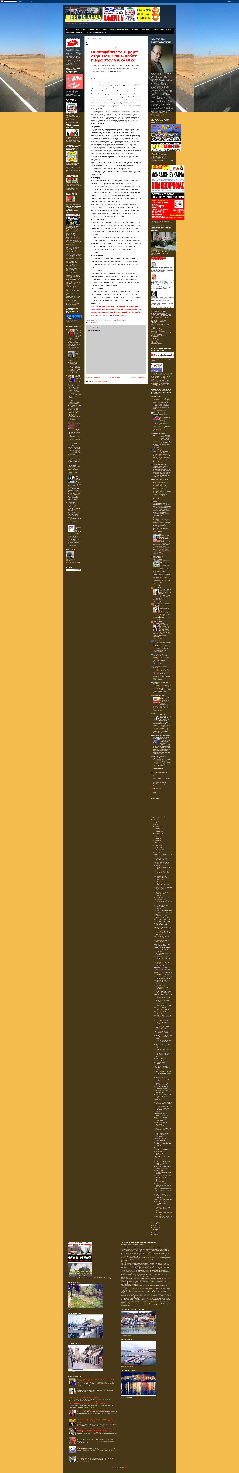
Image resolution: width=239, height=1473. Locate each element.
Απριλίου (157, 845)
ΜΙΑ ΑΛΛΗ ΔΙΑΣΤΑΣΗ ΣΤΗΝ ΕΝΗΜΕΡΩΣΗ (162, 1012)
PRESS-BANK (157, 587)
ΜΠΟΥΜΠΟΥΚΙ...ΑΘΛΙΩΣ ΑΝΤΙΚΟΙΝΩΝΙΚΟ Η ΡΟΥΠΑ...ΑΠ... (161, 982)
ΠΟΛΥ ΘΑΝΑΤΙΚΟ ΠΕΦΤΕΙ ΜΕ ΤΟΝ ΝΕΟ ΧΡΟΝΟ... (162, 1091)
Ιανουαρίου (158, 852)
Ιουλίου (157, 838)
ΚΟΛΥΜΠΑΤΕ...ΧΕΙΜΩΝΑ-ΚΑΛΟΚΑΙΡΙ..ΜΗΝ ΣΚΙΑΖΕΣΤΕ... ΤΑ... (161, 1153)
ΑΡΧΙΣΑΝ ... (157, 1100)
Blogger (125, 1467)
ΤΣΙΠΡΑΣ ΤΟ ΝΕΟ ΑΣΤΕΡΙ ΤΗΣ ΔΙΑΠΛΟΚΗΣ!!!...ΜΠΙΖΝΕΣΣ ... (163, 973)
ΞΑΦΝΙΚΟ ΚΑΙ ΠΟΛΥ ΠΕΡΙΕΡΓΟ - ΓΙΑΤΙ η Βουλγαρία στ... (163, 1114)
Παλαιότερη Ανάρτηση (138, 377)
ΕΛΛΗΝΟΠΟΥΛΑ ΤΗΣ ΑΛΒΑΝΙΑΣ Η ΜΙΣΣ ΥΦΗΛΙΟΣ (84, 1397)
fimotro (155, 713)
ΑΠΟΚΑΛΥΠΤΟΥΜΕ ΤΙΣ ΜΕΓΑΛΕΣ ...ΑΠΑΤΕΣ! (161, 1083)
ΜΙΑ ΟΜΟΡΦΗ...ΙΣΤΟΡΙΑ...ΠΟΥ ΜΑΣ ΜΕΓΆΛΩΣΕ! (163, 1176)
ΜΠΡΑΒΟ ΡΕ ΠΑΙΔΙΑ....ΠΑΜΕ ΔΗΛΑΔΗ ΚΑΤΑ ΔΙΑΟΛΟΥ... (162, 920)
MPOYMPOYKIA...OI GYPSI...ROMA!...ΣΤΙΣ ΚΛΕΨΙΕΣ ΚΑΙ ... (161, 878)
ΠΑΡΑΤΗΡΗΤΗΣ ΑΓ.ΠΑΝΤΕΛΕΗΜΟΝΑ (159, 622)
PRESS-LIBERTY (158, 654)
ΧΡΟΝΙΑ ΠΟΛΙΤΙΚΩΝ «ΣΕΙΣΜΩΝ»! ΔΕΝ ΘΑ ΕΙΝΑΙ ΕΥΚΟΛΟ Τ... (162, 1196)
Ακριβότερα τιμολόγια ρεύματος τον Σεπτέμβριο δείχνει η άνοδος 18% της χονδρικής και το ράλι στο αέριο (162, 505)
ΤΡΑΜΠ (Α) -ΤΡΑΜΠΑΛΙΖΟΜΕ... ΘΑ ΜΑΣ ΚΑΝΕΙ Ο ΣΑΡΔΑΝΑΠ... (163, 888)
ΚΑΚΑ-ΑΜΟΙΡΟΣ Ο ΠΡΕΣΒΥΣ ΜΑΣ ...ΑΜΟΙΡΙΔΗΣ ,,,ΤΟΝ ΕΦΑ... (162, 1190)
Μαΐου (156, 843)
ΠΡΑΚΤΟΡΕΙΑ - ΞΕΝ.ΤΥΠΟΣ (94, 29)
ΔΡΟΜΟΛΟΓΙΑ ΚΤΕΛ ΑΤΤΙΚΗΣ (159, 335)
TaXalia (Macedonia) (159, 412)
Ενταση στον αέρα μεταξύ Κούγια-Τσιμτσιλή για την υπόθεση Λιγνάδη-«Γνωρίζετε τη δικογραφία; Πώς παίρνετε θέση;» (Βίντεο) (161, 540)
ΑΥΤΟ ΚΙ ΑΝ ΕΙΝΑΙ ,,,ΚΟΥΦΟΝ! (163, 1106)
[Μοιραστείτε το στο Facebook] (124, 320)
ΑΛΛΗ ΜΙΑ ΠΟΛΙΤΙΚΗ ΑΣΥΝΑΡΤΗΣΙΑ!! (160, 1059)
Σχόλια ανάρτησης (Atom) (101, 381)
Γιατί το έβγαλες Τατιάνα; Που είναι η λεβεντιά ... (162, 941)
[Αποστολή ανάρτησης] (115, 320)
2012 (154, 1232)
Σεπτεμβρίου (158, 833)
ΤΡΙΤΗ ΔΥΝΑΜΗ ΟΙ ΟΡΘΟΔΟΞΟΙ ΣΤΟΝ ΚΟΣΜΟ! (78, 529)
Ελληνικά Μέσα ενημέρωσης (159, 313)
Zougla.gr (156, 518)
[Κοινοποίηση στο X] (122, 320)
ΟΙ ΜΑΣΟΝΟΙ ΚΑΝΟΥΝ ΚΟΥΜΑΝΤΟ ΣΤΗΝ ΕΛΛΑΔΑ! (78, 333)
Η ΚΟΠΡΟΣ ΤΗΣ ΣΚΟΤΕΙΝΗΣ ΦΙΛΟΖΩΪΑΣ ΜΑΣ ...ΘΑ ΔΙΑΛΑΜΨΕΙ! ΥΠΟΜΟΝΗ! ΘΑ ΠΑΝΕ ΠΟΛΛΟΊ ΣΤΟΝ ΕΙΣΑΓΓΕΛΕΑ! (74, 507)
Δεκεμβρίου (158, 826)
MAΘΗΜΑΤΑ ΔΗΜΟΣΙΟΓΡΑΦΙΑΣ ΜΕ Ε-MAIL (119, 29)
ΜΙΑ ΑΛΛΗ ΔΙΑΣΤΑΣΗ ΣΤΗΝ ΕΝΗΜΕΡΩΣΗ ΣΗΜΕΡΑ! (162, 1008)
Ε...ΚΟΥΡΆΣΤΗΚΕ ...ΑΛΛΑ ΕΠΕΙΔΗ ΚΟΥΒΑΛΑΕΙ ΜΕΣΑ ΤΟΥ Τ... (163, 873)
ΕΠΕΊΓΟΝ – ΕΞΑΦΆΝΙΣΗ (78, 425)
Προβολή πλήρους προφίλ (73, 562)
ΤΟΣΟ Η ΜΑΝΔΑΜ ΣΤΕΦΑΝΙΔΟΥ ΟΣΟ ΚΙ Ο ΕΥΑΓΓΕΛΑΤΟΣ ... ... (161, 987)
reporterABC (71, 560)
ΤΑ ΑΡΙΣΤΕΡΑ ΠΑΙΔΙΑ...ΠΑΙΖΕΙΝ (163, 1199)
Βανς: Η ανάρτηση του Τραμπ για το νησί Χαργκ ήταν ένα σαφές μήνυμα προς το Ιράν (162, 399)
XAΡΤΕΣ (153, 323)
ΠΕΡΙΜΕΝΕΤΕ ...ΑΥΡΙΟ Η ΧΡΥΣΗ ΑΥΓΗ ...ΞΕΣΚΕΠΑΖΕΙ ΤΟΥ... (163, 1055)
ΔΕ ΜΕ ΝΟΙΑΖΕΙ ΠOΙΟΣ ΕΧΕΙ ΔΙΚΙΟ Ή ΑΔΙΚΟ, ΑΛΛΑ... (162, 948)
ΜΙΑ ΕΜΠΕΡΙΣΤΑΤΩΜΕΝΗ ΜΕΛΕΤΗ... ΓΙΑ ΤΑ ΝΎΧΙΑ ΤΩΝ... (162, 1068)
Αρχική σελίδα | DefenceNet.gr (162, 778)
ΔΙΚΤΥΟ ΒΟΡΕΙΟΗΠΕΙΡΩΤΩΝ (161, 735)
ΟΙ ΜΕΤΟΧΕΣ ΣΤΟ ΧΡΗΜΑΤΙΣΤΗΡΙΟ (161, 314)
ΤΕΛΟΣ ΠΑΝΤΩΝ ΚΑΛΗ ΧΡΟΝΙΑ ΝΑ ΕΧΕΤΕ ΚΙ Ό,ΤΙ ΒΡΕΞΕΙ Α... (163, 1218)
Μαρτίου (157, 847)
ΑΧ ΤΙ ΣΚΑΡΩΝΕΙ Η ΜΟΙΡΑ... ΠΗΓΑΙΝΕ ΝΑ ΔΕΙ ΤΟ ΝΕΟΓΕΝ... (162, 907)
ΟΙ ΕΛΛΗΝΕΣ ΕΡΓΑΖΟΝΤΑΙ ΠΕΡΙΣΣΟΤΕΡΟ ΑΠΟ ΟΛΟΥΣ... (162, 1110)
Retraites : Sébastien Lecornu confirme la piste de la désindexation (160, 468)
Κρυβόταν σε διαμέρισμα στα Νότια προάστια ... (162, 1180)
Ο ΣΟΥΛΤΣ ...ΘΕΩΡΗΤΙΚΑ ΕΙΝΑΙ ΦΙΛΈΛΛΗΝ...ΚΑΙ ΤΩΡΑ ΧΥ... (163, 911)
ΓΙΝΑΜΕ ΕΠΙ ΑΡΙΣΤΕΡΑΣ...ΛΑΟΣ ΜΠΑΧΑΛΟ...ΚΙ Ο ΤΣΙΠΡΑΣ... (163, 916)
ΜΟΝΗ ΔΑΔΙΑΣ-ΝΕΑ (159, 695)
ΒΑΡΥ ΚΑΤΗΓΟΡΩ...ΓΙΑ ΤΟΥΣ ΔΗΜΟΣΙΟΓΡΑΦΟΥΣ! (162, 924)
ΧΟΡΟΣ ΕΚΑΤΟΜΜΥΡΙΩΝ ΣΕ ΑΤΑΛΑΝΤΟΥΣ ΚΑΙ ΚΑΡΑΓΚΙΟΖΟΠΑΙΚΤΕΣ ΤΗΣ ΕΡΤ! (74, 403)
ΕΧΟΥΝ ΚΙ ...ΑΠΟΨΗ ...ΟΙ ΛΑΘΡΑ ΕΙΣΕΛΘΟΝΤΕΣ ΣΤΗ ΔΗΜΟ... (163, 867)
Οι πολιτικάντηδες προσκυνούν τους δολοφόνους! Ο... (162, 1050)
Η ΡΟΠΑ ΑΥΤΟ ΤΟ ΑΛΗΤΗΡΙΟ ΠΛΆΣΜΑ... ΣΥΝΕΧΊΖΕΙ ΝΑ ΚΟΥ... (162, 1129)
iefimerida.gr (157, 396)
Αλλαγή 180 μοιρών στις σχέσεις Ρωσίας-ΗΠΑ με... (163, 855)
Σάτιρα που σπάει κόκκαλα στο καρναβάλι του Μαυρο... (162, 1148)
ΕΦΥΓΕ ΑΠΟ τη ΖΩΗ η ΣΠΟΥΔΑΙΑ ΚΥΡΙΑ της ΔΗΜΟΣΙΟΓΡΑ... (161, 1119)
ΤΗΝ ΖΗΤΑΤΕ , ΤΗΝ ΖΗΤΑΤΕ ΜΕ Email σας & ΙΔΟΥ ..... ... (163, 1001)
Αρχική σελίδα (69, 29)
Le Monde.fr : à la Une (159, 464)
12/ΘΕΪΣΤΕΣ (154, 337)
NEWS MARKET (135, 29)
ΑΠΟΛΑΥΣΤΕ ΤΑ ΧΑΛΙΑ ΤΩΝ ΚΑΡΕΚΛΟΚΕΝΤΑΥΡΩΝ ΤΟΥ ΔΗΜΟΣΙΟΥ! (163, 1144)
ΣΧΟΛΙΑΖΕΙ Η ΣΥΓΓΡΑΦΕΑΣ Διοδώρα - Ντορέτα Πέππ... (162, 1167)
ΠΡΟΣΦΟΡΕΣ (155, 339)
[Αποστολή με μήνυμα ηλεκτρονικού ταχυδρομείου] (118, 320)
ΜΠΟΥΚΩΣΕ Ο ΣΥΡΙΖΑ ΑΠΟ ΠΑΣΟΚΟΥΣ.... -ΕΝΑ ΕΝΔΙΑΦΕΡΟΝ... (162, 964)
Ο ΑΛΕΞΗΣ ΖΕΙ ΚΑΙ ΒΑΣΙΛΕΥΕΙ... (74, 444)
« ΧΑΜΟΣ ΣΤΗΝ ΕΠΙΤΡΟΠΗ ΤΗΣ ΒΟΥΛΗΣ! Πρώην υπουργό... (163, 928)
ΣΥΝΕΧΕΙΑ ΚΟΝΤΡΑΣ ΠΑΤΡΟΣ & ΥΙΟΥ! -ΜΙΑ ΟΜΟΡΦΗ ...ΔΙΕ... (163, 1036)
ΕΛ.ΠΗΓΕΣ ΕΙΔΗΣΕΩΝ (80, 29)
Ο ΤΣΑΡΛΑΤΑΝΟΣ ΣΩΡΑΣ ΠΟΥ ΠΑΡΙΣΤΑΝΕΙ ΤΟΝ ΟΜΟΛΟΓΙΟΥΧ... (163, 1135)
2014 (154, 1227)
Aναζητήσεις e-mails (156, 334)
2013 (154, 1230)
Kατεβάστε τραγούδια (157, 330)
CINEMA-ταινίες (155, 328)
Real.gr (155, 792)
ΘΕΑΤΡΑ (153, 338)
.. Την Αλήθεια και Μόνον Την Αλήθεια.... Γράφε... (162, 1157)
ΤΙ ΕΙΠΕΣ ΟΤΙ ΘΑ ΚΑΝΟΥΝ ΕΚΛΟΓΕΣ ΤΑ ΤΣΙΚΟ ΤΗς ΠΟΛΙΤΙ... (162, 1022)
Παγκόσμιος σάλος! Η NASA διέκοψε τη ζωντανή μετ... (162, 862)
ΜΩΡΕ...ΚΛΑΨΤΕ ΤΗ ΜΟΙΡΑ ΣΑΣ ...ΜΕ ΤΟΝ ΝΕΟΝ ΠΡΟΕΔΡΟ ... (162, 1163)
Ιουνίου (157, 840)
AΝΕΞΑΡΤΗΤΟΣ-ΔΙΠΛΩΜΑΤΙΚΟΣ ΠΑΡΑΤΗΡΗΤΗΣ (158, 558)
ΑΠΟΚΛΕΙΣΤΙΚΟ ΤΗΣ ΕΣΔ (161, 897)
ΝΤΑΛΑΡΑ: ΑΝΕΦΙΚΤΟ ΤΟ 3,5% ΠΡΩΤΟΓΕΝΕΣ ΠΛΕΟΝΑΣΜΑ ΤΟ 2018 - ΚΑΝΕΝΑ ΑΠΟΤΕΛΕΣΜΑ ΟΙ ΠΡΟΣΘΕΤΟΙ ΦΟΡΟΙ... (162, 719)
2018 (154, 822)
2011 (154, 1234)
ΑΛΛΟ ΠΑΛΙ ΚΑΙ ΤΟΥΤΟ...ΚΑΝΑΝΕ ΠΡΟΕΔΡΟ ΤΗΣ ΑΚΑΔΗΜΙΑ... (163, 1172)
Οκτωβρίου (158, 831)
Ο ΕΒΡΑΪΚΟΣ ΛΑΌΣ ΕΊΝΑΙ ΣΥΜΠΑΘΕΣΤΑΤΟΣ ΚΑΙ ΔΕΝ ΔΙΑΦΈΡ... (163, 1079)
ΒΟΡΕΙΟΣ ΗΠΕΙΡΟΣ (157, 344)
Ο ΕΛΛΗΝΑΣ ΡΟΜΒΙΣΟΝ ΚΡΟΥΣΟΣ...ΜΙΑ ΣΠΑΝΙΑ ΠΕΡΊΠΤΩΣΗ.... (162, 894)
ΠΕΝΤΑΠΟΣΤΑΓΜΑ (158, 768)
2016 (154, 1223)
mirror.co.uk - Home (159, 433)
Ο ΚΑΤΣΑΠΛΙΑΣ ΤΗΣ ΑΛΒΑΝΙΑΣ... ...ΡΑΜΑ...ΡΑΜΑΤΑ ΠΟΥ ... (162, 883)
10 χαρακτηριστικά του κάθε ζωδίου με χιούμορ (161, 1139)
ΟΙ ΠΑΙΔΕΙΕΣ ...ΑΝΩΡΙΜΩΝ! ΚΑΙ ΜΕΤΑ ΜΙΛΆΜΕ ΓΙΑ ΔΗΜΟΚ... (163, 1103)
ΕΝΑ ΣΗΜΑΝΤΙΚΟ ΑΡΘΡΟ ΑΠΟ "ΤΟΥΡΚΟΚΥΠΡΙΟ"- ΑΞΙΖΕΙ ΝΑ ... (163, 969)
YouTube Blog (157, 788)
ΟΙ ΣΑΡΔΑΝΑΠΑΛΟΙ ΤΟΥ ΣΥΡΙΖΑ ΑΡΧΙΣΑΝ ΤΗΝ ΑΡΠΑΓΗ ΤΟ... (161, 1203)
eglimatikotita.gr (158, 534)
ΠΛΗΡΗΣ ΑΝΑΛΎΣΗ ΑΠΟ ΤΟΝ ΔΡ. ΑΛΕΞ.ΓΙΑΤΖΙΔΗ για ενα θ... (162, 1073)
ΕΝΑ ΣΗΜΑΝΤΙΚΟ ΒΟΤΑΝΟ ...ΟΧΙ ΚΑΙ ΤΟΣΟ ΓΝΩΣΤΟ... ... (162, 958)
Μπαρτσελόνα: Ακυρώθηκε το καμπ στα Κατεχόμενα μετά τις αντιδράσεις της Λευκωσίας (165, 417)
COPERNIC (154, 332)
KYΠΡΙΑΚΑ (154, 341)
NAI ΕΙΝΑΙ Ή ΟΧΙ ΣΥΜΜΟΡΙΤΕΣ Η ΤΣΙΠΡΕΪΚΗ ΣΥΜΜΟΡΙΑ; (163, 1032)
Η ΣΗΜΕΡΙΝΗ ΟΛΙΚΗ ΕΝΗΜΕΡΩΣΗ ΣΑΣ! (75, 32)
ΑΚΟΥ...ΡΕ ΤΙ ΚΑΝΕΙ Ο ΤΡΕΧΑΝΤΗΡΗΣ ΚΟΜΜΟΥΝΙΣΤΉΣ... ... (161, 1124)
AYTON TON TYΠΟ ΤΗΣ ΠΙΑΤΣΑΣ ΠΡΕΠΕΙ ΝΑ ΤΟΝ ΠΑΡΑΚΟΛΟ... (162, 932)
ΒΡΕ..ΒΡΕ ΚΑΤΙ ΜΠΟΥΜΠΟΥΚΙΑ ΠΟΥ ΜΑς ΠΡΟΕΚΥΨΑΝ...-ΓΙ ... (162, 953)
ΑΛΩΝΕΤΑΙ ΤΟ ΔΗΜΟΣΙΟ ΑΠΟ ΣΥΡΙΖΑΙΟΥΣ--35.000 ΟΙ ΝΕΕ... (162, 1096)
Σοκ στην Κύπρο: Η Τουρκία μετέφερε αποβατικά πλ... (162, 937)
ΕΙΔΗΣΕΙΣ (94, 322)
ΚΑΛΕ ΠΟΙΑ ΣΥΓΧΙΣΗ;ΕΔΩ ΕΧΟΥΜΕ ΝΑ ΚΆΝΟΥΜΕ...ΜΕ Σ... (163, 901)
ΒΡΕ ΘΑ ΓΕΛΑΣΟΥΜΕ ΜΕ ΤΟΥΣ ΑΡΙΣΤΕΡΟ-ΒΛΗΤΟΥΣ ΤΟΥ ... (163, 977)
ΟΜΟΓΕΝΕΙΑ (155, 342)
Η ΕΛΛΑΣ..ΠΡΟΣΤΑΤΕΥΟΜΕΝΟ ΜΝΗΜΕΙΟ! (161, 29)
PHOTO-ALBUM (145, 29)
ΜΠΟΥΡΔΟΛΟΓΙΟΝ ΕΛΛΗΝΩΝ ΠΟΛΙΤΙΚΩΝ (96, 32)
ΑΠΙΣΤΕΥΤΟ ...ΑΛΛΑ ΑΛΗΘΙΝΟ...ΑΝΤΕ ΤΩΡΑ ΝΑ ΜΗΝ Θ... (162, 1185)
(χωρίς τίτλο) (80, 1388)
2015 (154, 1225)
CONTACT (105, 29)
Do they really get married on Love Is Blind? (165, 437)
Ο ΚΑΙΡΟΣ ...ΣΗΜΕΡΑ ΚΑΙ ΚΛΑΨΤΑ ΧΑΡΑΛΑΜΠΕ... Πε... (163, 1087)
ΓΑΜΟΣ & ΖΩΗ (157, 641)
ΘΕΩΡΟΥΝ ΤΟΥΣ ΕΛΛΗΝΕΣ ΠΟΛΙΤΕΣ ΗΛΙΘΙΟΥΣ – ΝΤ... (162, 944)
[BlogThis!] (120, 320)
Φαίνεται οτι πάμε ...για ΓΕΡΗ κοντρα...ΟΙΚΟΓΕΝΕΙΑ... (162, 1041)
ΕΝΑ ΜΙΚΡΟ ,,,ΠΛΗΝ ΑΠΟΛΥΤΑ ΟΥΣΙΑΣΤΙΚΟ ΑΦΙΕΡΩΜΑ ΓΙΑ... (163, 1209)
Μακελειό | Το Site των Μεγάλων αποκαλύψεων (160, 783)
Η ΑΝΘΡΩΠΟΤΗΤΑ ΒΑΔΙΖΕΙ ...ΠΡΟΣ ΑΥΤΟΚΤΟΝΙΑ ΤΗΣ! (162, 1004)
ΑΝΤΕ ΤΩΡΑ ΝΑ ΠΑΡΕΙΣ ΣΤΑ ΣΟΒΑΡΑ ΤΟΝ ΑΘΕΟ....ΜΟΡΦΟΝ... (162, 1027)
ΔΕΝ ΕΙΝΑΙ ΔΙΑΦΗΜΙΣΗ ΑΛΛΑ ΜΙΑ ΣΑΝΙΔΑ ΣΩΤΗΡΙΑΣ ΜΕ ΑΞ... (162, 1017)
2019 (154, 819)
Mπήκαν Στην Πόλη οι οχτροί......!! (159, 757)
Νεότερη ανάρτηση (93, 377)
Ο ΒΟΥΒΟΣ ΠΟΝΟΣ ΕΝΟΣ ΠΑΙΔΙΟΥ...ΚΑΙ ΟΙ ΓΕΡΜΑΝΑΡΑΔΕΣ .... (74, 461)
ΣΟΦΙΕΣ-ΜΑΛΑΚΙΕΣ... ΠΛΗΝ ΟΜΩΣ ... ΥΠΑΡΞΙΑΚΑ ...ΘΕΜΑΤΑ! (162, 1046)
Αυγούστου (158, 836)
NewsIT (155, 501)
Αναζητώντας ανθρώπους (158, 331)
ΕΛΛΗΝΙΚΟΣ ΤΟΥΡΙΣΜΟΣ (158, 320)
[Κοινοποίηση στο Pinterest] (125, 320)
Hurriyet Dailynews (158, 450)
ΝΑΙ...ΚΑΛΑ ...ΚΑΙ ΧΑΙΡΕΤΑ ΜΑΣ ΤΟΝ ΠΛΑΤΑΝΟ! (162, 859)
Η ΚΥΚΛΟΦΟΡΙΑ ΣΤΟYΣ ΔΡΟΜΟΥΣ (161, 316)
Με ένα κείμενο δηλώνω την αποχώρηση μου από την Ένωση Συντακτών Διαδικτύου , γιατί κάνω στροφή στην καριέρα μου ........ (97, 1429)
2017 (154, 824)
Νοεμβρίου (158, 828)
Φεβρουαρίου (158, 850)
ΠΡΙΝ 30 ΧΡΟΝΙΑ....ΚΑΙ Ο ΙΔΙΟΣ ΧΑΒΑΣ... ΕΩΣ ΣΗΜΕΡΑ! (163, 991)
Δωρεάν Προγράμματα (157, 324)
